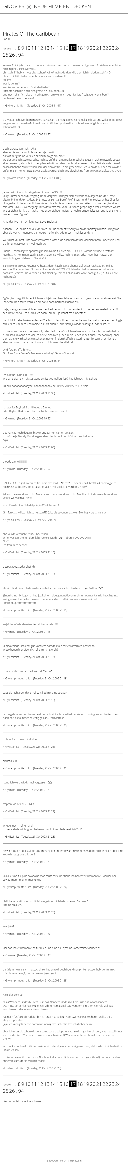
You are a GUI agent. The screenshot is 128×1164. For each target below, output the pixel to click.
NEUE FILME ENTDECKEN (62, 6)
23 (111, 47)
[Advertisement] (63, 1132)
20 (93, 47)
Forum (63, 1160)
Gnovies (13, 6)
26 (12, 54)
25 (5, 54)
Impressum (76, 1160)
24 (118, 47)
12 (40, 47)
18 (80, 47)
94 (21, 54)
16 (65, 47)
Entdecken (52, 1160)
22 (105, 47)
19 (86, 47)
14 (53, 47)
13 (47, 47)
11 (34, 47)
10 (27, 47)
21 (99, 47)
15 (59, 47)
